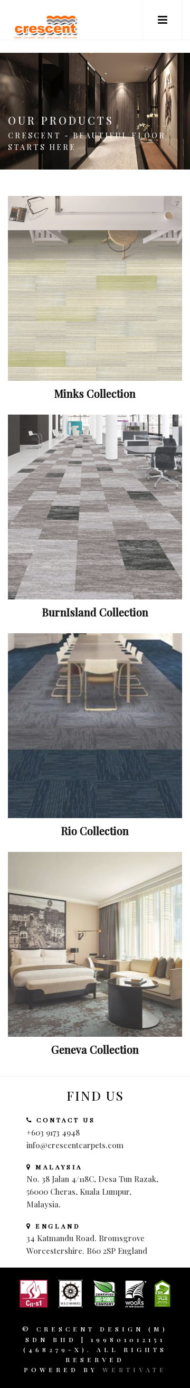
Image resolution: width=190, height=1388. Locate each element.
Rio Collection (95, 830)
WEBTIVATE (134, 1369)
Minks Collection (95, 393)
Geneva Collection (95, 1049)
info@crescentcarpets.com (75, 1145)
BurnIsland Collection (95, 612)
